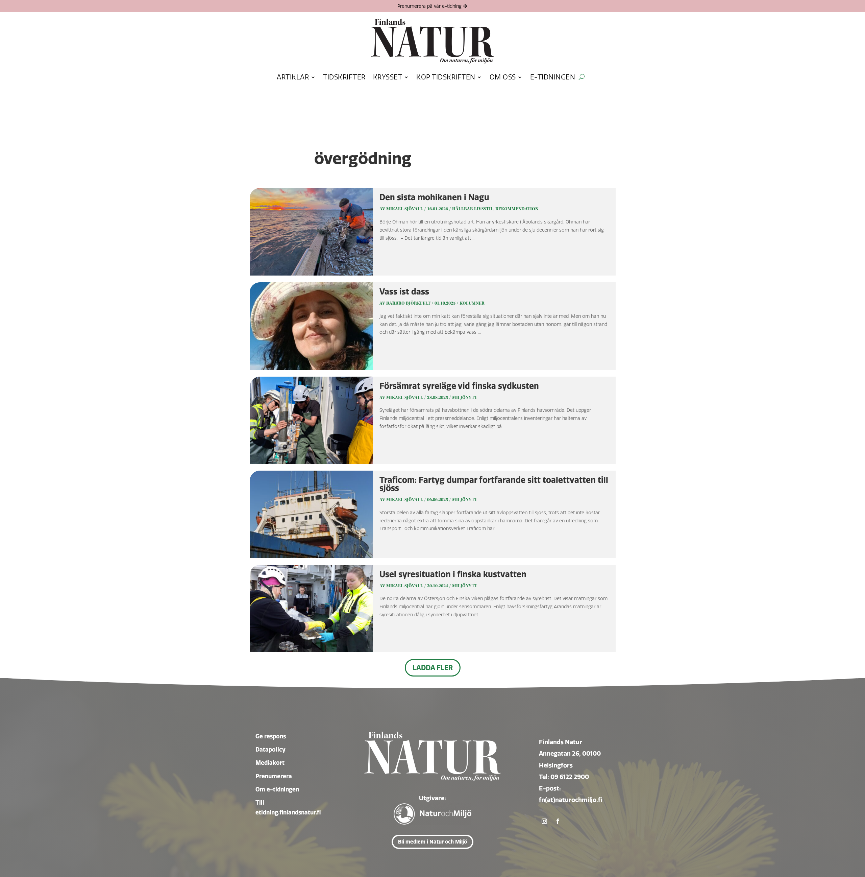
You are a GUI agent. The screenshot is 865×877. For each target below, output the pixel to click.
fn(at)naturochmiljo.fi (570, 800)
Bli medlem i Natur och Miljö (432, 841)
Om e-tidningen (277, 789)
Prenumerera (273, 776)
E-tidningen (552, 77)
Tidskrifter (344, 77)
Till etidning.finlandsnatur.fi (288, 807)
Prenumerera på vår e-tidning (429, 6)
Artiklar (293, 77)
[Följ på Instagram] (544, 821)
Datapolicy (270, 749)
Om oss (503, 77)
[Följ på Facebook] (557, 821)
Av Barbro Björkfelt (404, 303)
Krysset (387, 77)
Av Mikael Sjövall (401, 209)
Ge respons (270, 736)
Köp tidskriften (445, 77)
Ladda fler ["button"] (433, 667)
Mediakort (270, 762)
